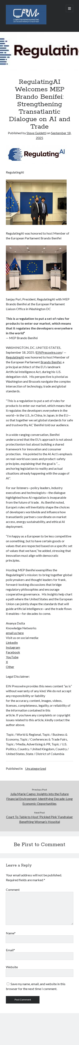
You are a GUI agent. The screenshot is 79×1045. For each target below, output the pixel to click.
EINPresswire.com (49, 352)
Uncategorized (35, 768)
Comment (13, 889)
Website (12, 967)
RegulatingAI (15, 357)
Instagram (13, 647)
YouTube (12, 657)
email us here (15, 633)
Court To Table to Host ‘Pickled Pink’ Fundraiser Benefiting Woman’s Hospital (39, 819)
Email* (10, 950)
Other (10, 667)
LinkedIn (12, 642)
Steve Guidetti (36, 133)
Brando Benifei (51, 362)
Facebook (13, 652)
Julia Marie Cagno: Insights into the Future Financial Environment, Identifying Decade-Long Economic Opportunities (39, 798)
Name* (11, 933)
